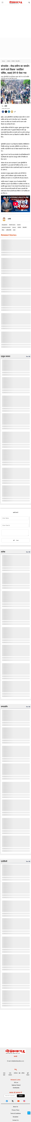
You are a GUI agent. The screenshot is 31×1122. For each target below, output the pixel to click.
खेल (19, 1073)
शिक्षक (3, 230)
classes (14, 227)
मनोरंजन (16, 1073)
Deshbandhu (16, 1087)
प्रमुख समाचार (5, 356)
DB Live (16, 1082)
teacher (18, 224)
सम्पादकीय (4, 706)
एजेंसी (6, 106)
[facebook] (3, 111)
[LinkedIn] (9, 111)
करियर (23, 1073)
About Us (15, 1106)
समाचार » (9, 61)
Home (3, 61)
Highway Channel (16, 1085)
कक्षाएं (14, 230)
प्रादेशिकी (4, 861)
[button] (2, 3)
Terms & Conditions (15, 1113)
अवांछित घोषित (8, 230)
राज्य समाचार (10, 1074)
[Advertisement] (15, 20)
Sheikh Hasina (12, 224)
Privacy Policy (15, 1110)
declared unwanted (6, 227)
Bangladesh (4, 224)
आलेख (3, 552)
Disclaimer (15, 1117)
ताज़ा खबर (4, 1074)
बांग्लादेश (19, 227)
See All (28, 356)
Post (17, 540)
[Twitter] (6, 111)
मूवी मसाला (27, 1074)
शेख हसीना (24, 227)
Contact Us (15, 1120)
